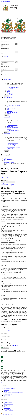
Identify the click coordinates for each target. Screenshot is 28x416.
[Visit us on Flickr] (1, 365)
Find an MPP (7, 405)
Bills (5, 160)
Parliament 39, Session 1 (9, 162)
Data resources (7, 409)
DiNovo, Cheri (4, 177)
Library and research (8, 404)
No (17, 345)
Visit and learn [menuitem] (7, 133)
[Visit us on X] (1, 359)
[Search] (2, 46)
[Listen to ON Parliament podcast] (1, 364)
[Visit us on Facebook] (2, 357)
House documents (8, 402)
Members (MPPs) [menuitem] (8, 79)
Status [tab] (7, 182)
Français (6, 56)
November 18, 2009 (5, 330)
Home (5, 158)
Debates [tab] (12, 182)
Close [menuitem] (5, 96)
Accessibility (7, 395)
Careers (5, 391)
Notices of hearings (8, 410)
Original (2, 183)
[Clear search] (16, 44)
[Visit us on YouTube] (2, 368)
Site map (3, 382)
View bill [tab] (3, 182)
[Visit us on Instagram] (1, 354)
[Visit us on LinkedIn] (2, 362)
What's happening (8, 396)
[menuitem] (13, 87)
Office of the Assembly (9, 388)
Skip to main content (5, 1)
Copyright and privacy (7, 414)
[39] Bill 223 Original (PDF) (7, 184)
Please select (4, 180)
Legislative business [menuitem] (8, 97)
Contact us (6, 390)
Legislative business (8, 159)
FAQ (5, 406)
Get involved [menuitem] (7, 117)
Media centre (7, 408)
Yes (14, 345)
